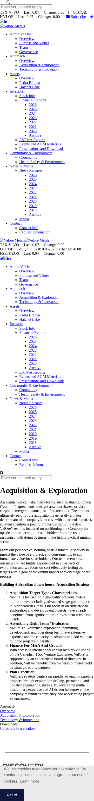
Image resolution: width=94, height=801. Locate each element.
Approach (17, 56)
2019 (33, 206)
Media (24, 219)
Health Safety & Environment (42, 162)
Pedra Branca (29, 83)
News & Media (21, 166)
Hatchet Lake (29, 87)
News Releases (30, 170)
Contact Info (28, 228)
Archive (35, 135)
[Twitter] (2, 22)
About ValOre (20, 34)
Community (28, 157)
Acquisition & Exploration (39, 65)
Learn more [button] (29, 781)
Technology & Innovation (39, 69)
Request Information (34, 232)
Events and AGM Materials (40, 144)
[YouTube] (91, 17)
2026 (33, 105)
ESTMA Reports (32, 140)
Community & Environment (31, 153)
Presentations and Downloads (41, 149)
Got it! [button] (12, 795)
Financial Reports (32, 100)
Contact (15, 223)
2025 (33, 109)
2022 (33, 122)
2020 (33, 131)
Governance (28, 52)
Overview (26, 39)
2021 (33, 127)
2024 (33, 113)
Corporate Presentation (17, 728)
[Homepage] (12, 26)
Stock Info (27, 96)
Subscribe (78, 17)
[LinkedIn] (5, 22)
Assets (15, 74)
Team (23, 47)
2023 (33, 118)
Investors (16, 91)
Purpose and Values (34, 43)
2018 (33, 210)
